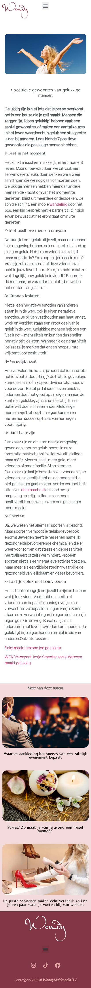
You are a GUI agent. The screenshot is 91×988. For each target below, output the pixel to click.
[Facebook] (57, 965)
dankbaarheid (33, 489)
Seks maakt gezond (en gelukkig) (33, 648)
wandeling (58, 204)
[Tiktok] (45, 965)
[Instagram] (33, 965)
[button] (45, 6)
